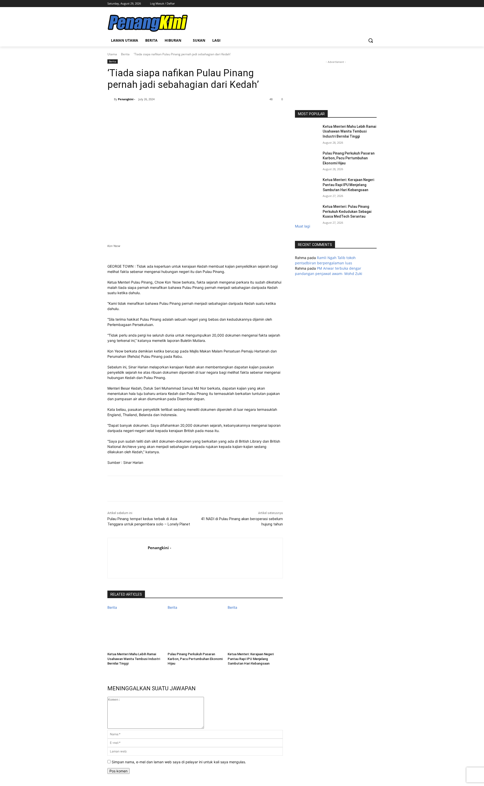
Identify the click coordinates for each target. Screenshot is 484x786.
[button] (371, 40)
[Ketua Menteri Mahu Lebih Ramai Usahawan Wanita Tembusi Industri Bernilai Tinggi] (135, 629)
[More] (201, 112)
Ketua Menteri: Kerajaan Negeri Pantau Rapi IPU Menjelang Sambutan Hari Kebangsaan (251, 658)
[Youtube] (374, 4)
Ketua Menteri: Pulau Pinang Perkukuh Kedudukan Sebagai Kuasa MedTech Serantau (347, 211)
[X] (367, 4)
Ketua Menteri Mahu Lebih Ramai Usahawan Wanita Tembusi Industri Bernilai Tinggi (133, 658)
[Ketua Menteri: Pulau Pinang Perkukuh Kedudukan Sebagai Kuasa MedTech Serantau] (307, 212)
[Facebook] (353, 4)
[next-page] (108, 670)
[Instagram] (360, 4)
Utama (112, 54)
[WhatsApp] (166, 112)
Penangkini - (126, 99)
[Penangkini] (147, 23)
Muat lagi (302, 226)
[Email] (189, 112)
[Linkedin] (178, 112)
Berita (125, 54)
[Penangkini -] (110, 99)
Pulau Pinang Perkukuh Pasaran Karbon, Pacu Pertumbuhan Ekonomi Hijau (195, 658)
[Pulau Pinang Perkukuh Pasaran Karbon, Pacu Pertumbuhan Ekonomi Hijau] (195, 629)
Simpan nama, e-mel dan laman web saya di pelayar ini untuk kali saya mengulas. (179, 762)
